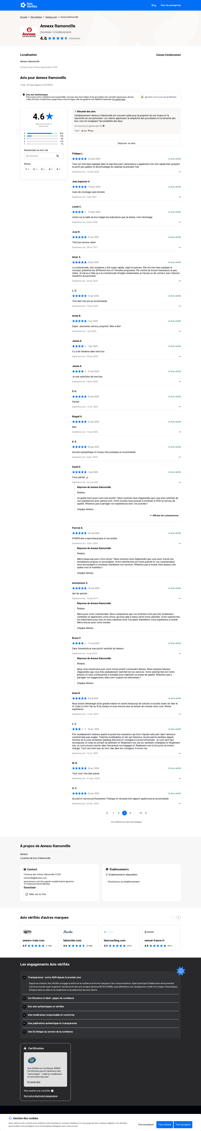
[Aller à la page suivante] (146, 813)
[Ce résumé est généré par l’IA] (103, 126)
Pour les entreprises (171, 5)
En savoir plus (118, 99)
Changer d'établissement (168, 55)
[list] (100, 938)
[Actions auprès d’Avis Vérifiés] (180, 172)
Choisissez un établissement (124, 881)
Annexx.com (51, 17)
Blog (154, 5)
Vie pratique (36, 17)
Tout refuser (164, 1124)
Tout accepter (183, 1124)
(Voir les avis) (74, 38)
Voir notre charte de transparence (40, 1096)
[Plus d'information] (52, 1091)
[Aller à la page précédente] (107, 813)
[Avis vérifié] (169, 159)
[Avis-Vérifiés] (29, 5)
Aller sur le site (37, 894)
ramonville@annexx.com (35, 878)
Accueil (23, 17)
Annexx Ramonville (69, 17)
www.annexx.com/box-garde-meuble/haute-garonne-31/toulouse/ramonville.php (49, 882)
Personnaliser (146, 1124)
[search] (58, 156)
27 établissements (62, 32)
